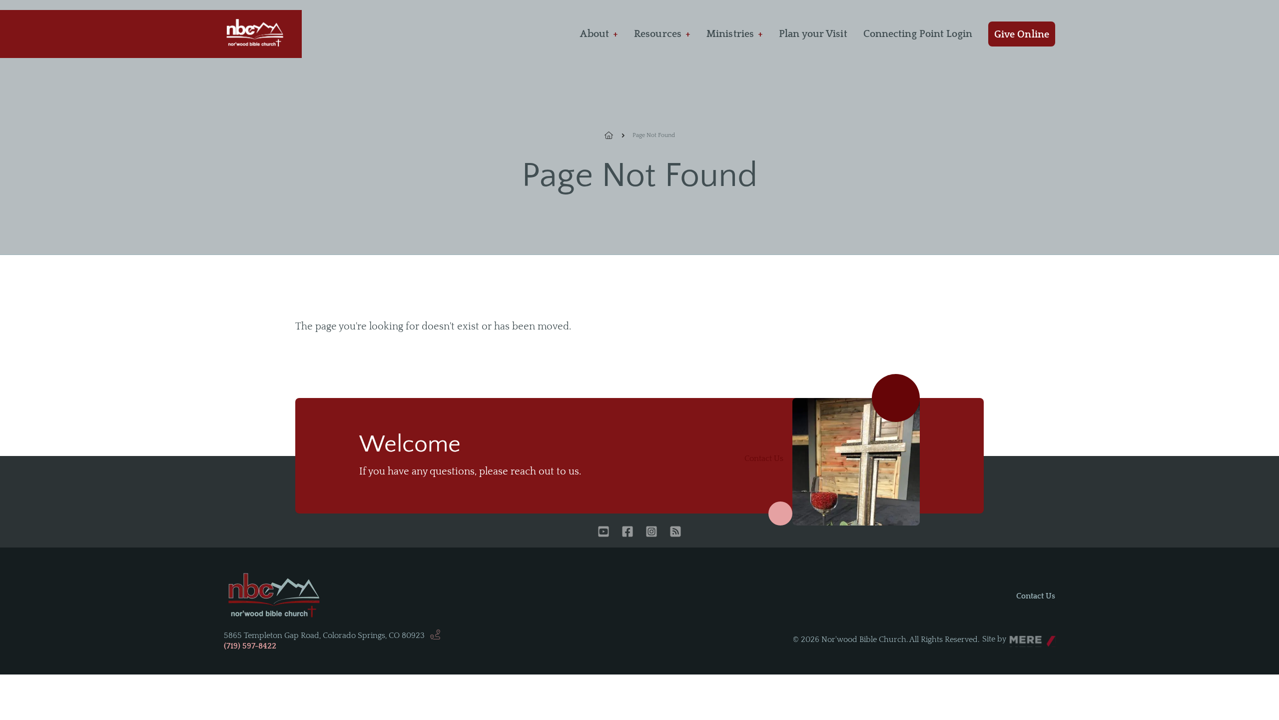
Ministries (730, 34)
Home (615, 135)
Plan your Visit (813, 34)
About (594, 34)
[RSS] (675, 533)
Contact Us (763, 458)
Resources (657, 34)
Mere (1018, 636)
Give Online (1021, 34)
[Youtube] (604, 533)
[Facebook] (628, 533)
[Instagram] (651, 533)
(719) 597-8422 (250, 646)
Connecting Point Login (917, 34)
